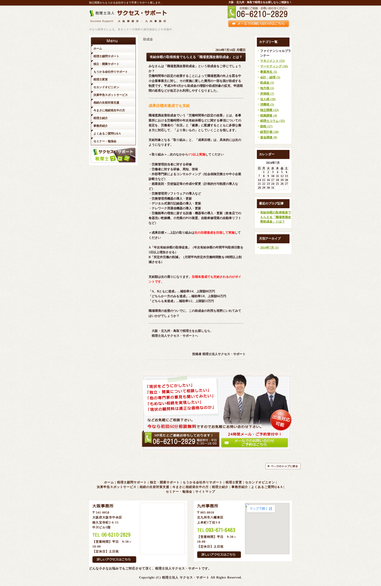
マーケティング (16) (274, 66)
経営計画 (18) (269, 132)
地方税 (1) (267, 88)
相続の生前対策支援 (154, 487)
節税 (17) (266, 126)
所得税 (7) (267, 93)
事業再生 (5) (268, 72)
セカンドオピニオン (260, 482)
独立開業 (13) (269, 110)
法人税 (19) (268, 99)
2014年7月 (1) (269, 247)
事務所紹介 (240, 487)
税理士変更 (234, 482)
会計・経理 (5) (270, 77)
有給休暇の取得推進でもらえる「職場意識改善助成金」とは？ (275, 217)
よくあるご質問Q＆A (266, 487)
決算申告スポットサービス (116, 487)
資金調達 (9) (268, 137)
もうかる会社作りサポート (202, 482)
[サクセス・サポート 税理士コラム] (113, 161)
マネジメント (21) (272, 60)
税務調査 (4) (268, 115)
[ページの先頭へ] (278, 466)
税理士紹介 (220, 487)
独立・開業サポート (165, 482)
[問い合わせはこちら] (217, 451)
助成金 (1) (267, 82)
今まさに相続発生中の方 (190, 487)
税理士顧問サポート (132, 482)
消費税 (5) (267, 104)
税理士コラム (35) (272, 121)
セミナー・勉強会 (179, 491)
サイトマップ (205, 491)
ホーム (109, 482)
